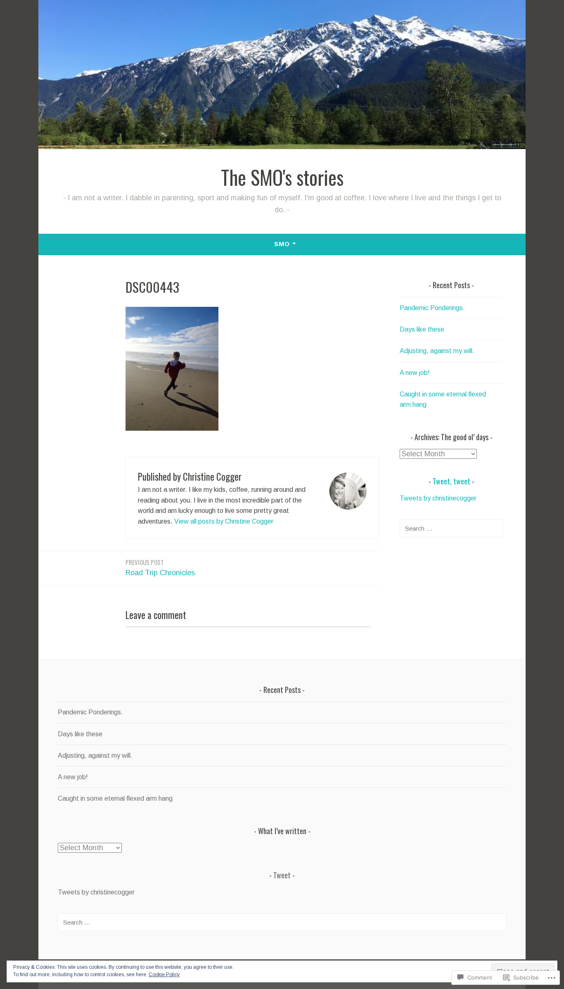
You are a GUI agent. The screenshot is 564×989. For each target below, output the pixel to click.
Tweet (282, 875)
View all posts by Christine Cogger (223, 521)
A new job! (415, 372)
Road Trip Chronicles (160, 567)
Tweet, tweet (451, 481)
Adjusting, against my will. (437, 350)
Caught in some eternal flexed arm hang (115, 798)
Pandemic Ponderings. (432, 307)
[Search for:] (451, 528)
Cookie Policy (164, 974)
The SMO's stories (282, 177)
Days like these (422, 329)
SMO (282, 243)
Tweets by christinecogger (438, 498)
